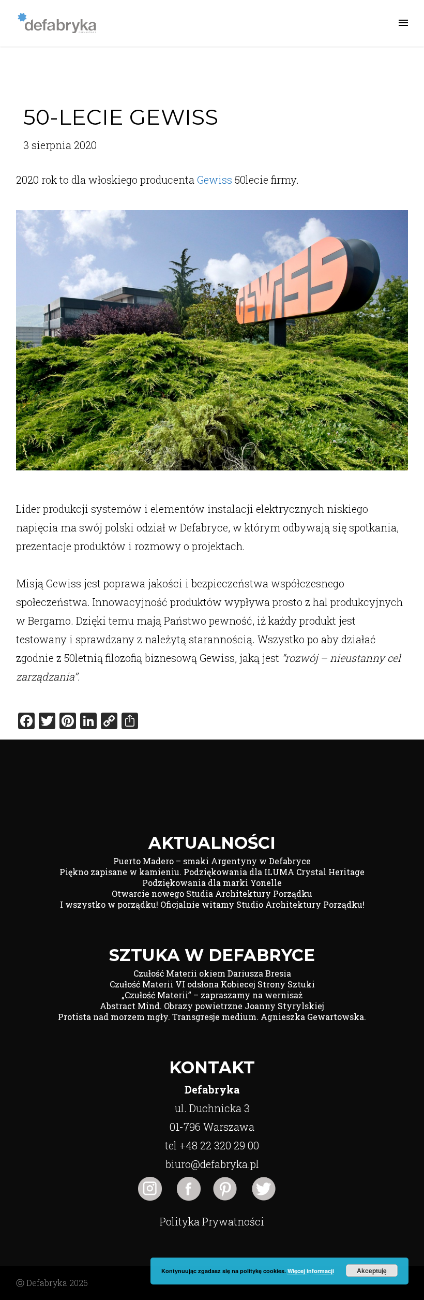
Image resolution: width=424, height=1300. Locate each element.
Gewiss (214, 179)
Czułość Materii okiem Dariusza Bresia (212, 973)
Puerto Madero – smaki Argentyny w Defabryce (212, 860)
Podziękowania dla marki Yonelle (212, 882)
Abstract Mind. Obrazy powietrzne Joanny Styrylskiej (212, 1005)
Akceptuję (372, 1270)
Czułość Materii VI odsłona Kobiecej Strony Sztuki (212, 984)
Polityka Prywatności (212, 1221)
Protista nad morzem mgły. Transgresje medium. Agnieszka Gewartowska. (212, 1016)
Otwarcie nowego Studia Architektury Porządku (212, 893)
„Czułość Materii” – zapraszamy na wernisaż (212, 994)
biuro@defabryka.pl (212, 1164)
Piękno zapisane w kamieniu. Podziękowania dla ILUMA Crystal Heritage (212, 871)
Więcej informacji (310, 1271)
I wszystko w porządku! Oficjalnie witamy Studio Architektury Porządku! (212, 904)
